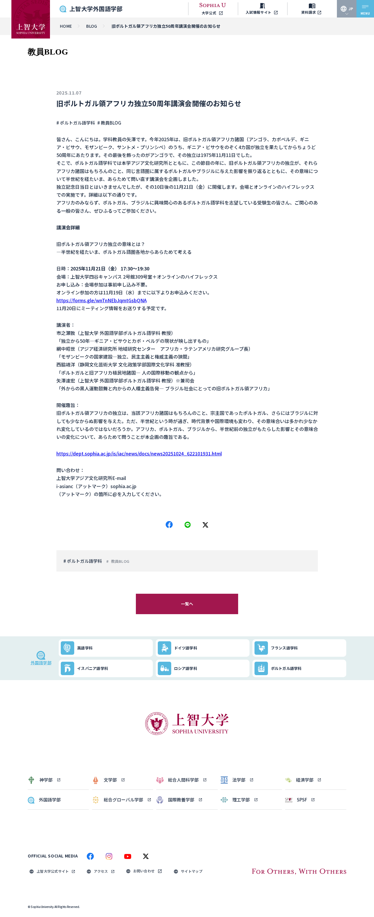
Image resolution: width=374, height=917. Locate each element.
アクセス (101, 871)
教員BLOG (120, 561)
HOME (66, 26)
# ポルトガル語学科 (75, 123)
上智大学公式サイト (53, 871)
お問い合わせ (144, 870)
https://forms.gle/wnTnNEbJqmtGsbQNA (101, 300)
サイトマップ (191, 871)
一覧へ (187, 604)
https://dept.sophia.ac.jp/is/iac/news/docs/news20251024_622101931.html (139, 453)
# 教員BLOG (109, 123)
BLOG (91, 26)
